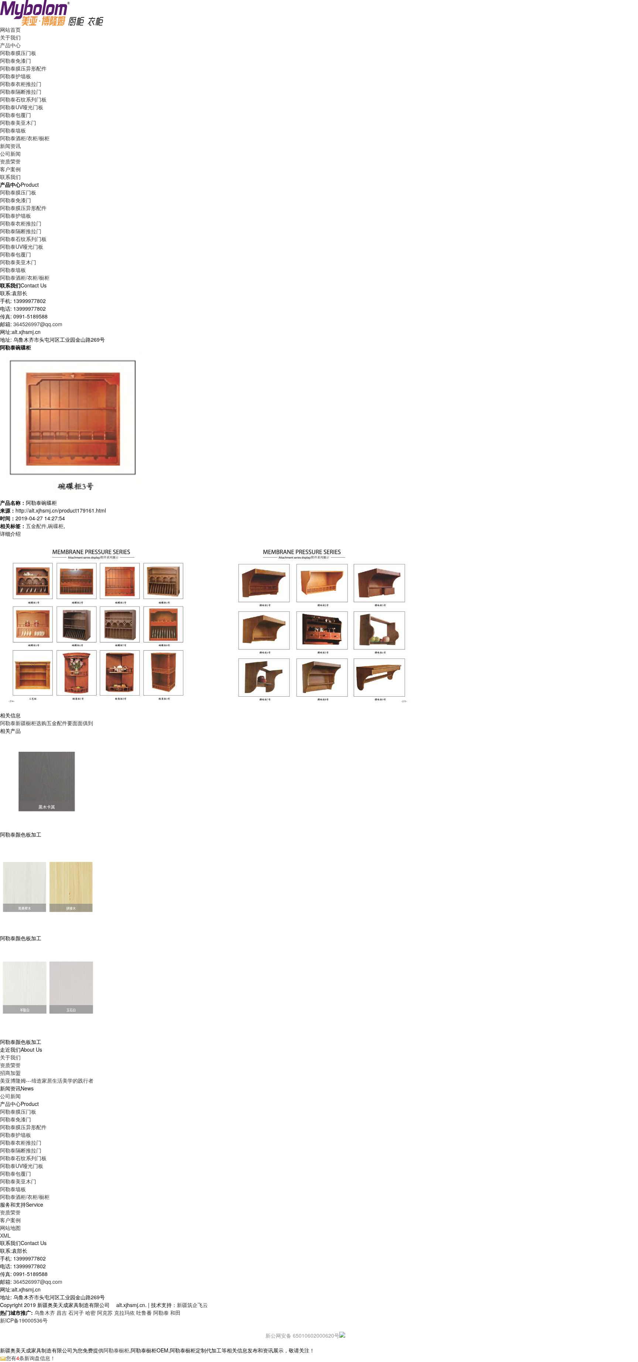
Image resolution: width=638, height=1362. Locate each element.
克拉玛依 (124, 1312)
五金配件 (36, 526)
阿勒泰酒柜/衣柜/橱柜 (24, 138)
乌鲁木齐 (44, 1312)
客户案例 (10, 1220)
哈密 (90, 1312)
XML (5, 1235)
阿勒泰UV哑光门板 (21, 107)
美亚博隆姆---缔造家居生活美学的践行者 (46, 1080)
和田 (175, 1312)
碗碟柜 (56, 526)
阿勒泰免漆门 (15, 60)
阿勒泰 (161, 1312)
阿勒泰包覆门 (15, 114)
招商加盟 (10, 1072)
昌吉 (61, 1312)
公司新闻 (10, 153)
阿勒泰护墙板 (15, 76)
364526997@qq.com (37, 324)
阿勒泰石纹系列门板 (23, 99)
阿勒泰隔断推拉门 (20, 91)
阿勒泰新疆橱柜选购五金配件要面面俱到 (46, 723)
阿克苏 (105, 1312)
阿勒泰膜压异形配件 (23, 68)
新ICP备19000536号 (24, 1320)
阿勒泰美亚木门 (18, 122)
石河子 (76, 1312)
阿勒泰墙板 (13, 130)
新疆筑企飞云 (192, 1304)
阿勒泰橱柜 (116, 1350)
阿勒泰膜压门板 (18, 52)
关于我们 (10, 1057)
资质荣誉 (10, 1065)
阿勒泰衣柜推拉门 (20, 83)
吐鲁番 (144, 1312)
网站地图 (10, 1227)
